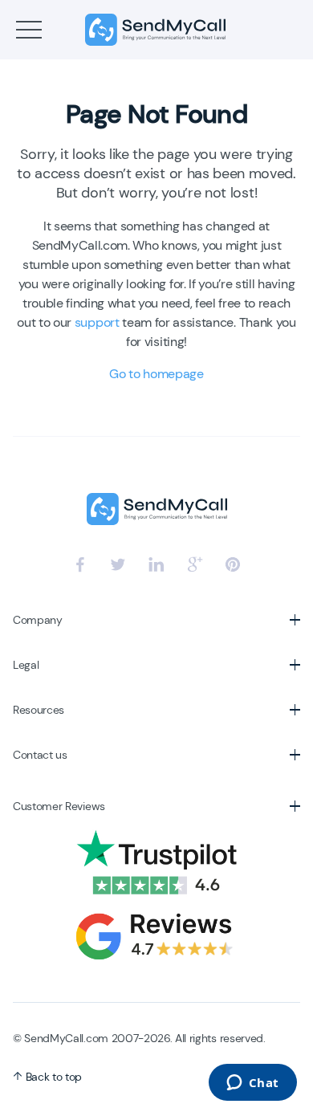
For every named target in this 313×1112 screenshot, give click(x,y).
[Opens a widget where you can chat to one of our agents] (252, 1084)
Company (38, 620)
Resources (38, 710)
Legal (26, 665)
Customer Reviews (59, 806)
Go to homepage (156, 373)
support (97, 322)
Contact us (40, 754)
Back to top (52, 1076)
